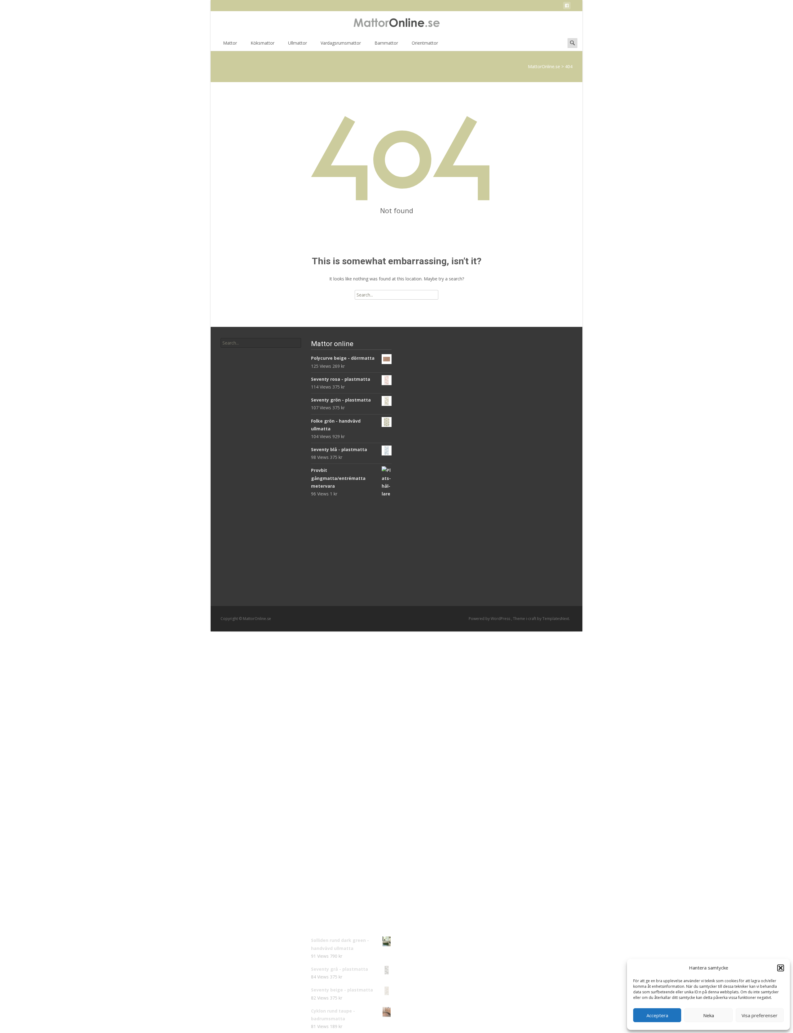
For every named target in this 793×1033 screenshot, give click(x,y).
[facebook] (567, 7)
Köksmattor (262, 43)
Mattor (230, 43)
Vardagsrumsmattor (341, 43)
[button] (781, 968)
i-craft (531, 618)
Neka (708, 1015)
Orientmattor (425, 43)
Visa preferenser (760, 1015)
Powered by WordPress (490, 618)
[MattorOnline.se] (396, 23)
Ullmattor (297, 43)
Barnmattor (386, 43)
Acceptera (657, 1015)
